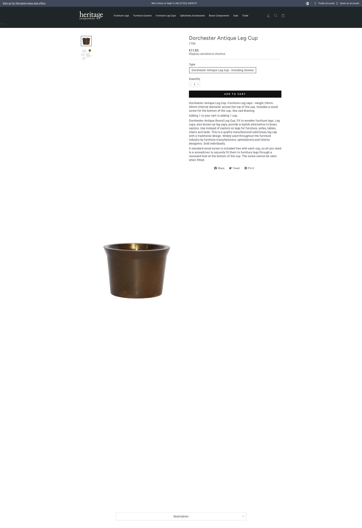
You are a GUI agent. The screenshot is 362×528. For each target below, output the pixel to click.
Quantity (194, 79)
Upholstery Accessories (192, 15)
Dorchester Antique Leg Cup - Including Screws (223, 70)
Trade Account (326, 3)
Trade (245, 15)
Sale (235, 15)
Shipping (194, 53)
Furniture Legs (121, 15)
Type (192, 64)
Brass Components (219, 15)
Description (181, 516)
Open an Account (349, 3)
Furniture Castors (142, 15)
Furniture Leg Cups (166, 15)
